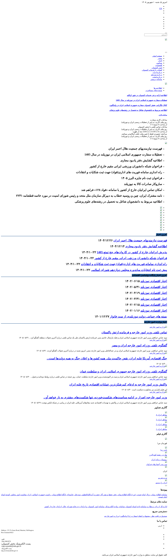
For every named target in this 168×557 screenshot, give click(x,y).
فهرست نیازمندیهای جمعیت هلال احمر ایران (140, 240)
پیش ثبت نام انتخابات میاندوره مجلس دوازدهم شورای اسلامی (129, 269)
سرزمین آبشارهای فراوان (156, 464)
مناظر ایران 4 (161, 415)
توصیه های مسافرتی (153, 90)
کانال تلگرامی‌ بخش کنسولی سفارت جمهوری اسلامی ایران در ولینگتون (138, 105)
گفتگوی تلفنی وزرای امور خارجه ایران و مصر (139, 345)
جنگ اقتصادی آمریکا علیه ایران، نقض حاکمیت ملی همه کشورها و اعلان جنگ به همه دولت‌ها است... (107, 358)
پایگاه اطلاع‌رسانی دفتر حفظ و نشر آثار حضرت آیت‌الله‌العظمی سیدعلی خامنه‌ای (99, 495)
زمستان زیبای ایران (159, 460)
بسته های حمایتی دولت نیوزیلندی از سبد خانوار (138, 316)
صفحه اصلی (157, 56)
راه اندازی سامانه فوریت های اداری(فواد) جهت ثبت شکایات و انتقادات (124, 264)
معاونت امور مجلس (18, 495)
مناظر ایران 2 (161, 424)
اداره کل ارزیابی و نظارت (156, 507)
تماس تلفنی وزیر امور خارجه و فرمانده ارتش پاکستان (134, 332)
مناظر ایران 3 (161, 420)
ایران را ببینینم (161, 483)
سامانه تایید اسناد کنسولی (135, 507)
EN (160, 8)
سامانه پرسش (156, 79)
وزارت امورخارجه (111, 516)
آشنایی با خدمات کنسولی (152, 70)
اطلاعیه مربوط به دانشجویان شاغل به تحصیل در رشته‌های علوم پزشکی (138, 110)
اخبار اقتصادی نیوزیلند (153, 281)
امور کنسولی (157, 68)
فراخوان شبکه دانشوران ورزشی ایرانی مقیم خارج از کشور (131, 258)
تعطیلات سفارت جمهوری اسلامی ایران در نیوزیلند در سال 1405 (141, 100)
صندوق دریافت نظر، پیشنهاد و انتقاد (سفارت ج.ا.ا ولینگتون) (143, 516)
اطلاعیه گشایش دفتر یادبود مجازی (146, 246)
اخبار (160, 61)
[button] (84, 115)
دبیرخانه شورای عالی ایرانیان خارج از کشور (61, 507)
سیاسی (159, 63)
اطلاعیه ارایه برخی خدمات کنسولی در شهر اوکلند (147, 95)
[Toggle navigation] (166, 52)
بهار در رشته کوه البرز (158, 455)
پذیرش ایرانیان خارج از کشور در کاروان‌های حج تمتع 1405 (132, 252)
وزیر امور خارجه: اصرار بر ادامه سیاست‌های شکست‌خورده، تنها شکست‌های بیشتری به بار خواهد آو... (105, 397)
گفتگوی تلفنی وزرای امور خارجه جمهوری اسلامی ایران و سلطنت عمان (123, 371)
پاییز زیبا (163, 450)
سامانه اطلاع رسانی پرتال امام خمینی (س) (149, 495)
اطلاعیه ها (158, 88)
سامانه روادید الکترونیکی (114, 507)
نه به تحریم (162, 478)
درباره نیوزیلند (156, 75)
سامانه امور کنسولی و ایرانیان (91, 507)
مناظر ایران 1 (161, 429)
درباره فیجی (157, 77)
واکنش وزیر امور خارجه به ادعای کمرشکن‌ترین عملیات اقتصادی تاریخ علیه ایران (118, 384)
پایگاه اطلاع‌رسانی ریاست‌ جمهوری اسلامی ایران (46, 495)
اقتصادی (158, 65)
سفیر (160, 58)
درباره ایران (157, 72)
